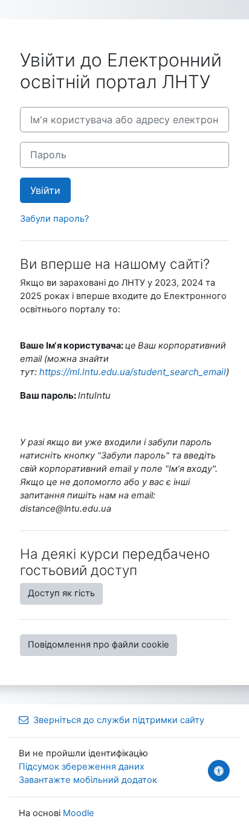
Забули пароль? (54, 218)
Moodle (78, 813)
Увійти (45, 190)
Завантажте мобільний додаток (88, 779)
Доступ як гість (61, 593)
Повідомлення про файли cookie (98, 644)
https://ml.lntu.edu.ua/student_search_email (132, 372)
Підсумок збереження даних (81, 766)
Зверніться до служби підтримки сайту (118, 720)
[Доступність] (219, 771)
